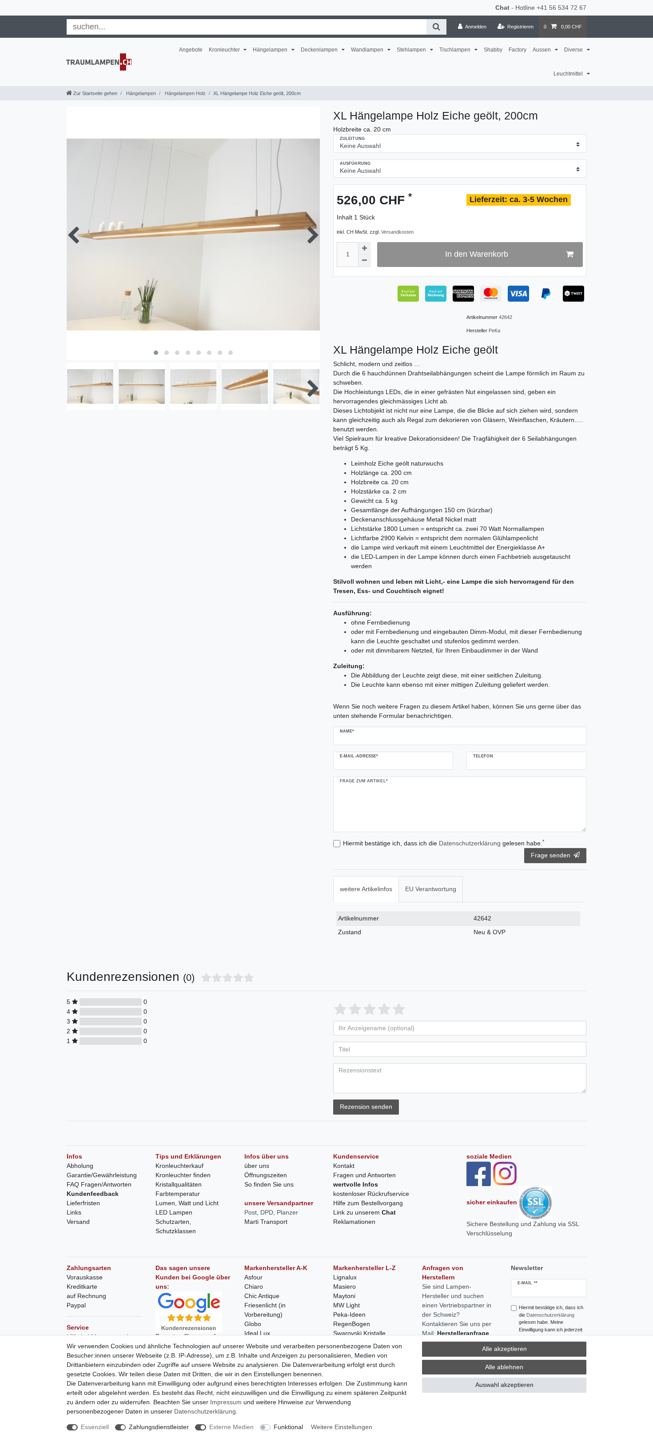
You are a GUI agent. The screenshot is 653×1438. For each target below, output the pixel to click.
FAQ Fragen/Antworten (99, 1184)
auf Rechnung (86, 1295)
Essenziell (95, 1426)
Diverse (574, 50)
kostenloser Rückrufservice (371, 1193)
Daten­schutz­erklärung (205, 1411)
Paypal (76, 1305)
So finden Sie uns (269, 1184)
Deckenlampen (320, 50)
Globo (252, 1323)
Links (74, 1212)
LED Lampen (173, 1212)
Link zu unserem (364, 1212)
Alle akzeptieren (504, 1348)
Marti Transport (265, 1221)
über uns (256, 1165)
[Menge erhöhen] (364, 248)
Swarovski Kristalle (359, 1333)
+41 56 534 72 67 (561, 7)
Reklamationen (354, 1221)
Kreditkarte (82, 1286)
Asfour (253, 1277)
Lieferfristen (83, 1203)
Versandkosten (397, 232)
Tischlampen (455, 50)
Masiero (344, 1286)
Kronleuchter (225, 50)
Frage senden (550, 855)
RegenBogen (351, 1323)
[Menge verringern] (364, 261)
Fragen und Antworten (364, 1175)
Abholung (80, 1165)
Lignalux (345, 1277)
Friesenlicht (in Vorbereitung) (265, 1310)
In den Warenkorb (476, 254)
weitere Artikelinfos (366, 888)
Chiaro (253, 1286)
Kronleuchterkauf (179, 1165)
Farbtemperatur (177, 1193)
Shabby (493, 50)
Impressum (226, 1402)
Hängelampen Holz (184, 93)
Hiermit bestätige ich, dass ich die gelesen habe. (443, 843)
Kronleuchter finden (183, 1175)
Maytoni (344, 1295)
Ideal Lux (257, 1333)
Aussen (542, 50)
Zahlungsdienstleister (159, 1426)
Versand (78, 1221)
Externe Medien (231, 1426)
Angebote (191, 50)
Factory (517, 50)
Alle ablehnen (504, 1366)
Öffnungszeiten (265, 1175)
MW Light (346, 1305)
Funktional (288, 1426)
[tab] (366, 889)
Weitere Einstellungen (341, 1426)
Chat (502, 7)
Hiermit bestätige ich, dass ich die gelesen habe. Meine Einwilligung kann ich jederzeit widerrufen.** (551, 1322)
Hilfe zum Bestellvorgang (368, 1203)
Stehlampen (412, 50)
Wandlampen (368, 50)
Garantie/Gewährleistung (102, 1175)
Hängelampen (271, 50)
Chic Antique (261, 1295)
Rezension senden (366, 1106)
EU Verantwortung (430, 888)
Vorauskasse (85, 1277)
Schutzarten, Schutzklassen (175, 1226)
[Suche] (436, 27)
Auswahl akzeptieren (504, 1384)
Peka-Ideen (349, 1314)
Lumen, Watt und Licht (187, 1203)
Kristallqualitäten (178, 1184)
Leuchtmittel (568, 74)
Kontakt (343, 1165)
